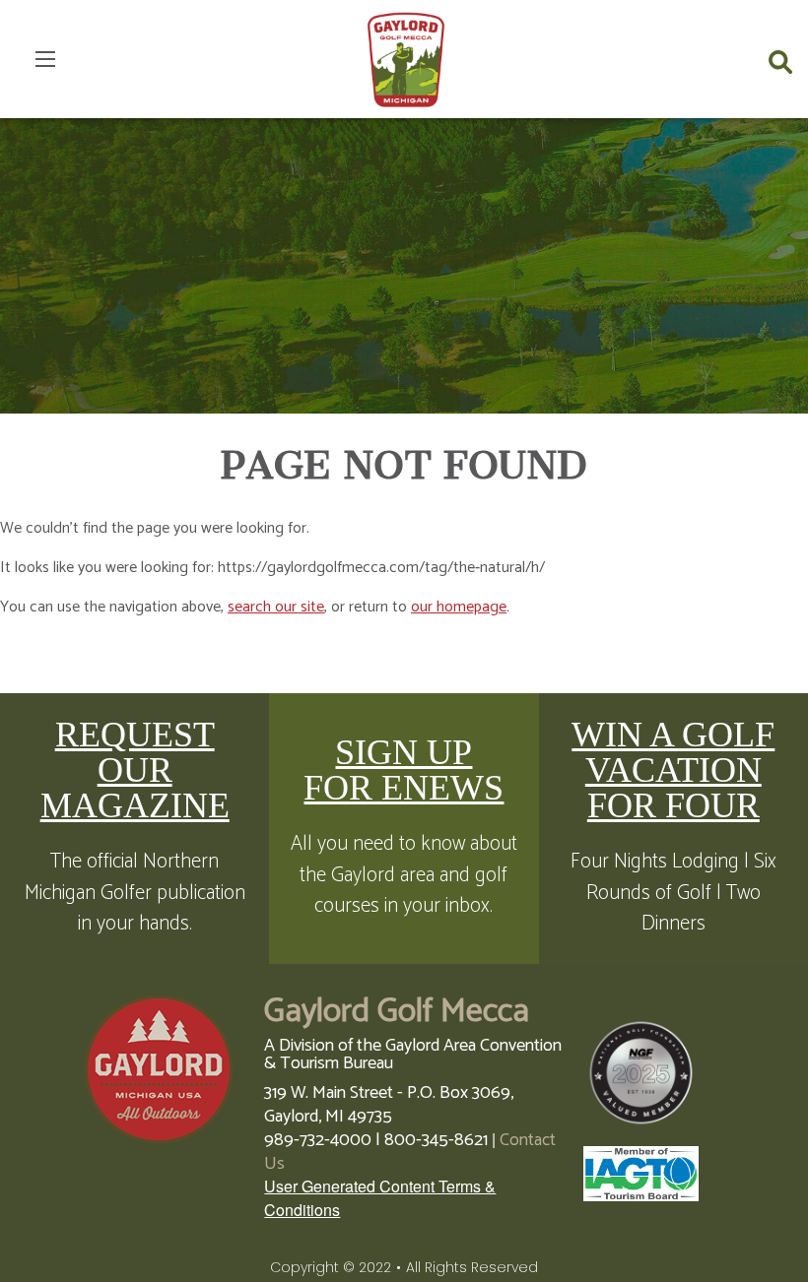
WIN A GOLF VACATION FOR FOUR (673, 770)
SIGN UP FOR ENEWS (403, 770)
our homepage (458, 607)
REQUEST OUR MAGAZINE (135, 770)
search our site (276, 607)
